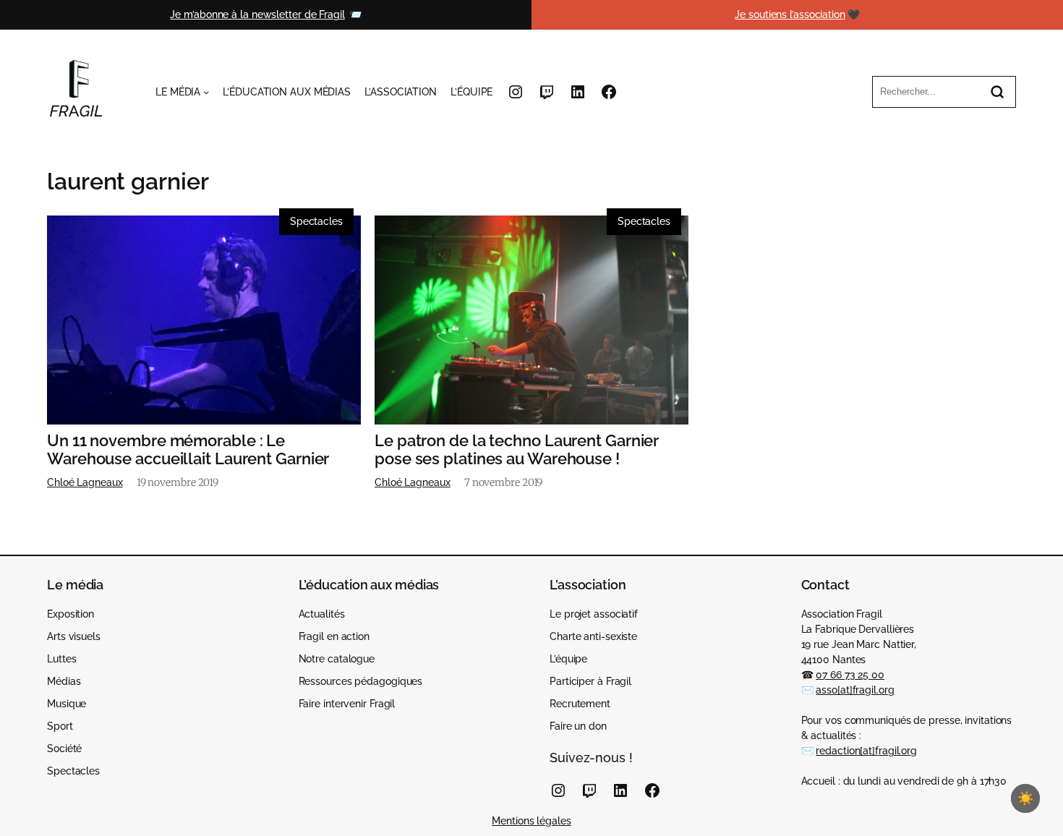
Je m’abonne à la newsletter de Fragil (257, 14)
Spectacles (316, 221)
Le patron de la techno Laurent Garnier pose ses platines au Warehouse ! (517, 450)
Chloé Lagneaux (85, 482)
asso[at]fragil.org (855, 690)
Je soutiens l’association (790, 14)
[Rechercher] (997, 92)
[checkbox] (1025, 798)
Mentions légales (531, 821)
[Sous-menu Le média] (206, 92)
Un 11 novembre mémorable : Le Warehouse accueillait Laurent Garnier (188, 450)
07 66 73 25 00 (850, 675)
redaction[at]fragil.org (866, 750)
